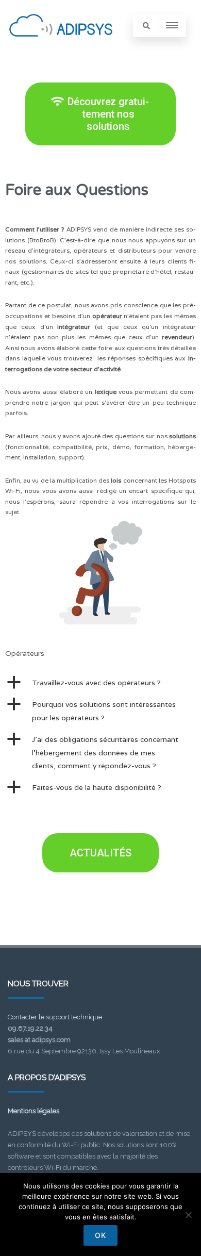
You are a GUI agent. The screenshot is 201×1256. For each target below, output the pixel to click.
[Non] (188, 1215)
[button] (100, 683)
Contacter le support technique (55, 1017)
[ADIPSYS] (61, 48)
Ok (100, 1235)
